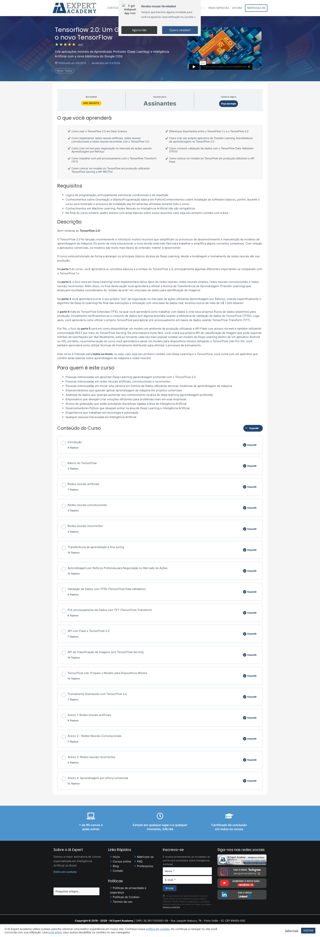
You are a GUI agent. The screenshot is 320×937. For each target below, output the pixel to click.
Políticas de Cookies (126, 897)
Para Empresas (218, 7)
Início (116, 857)
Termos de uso (122, 901)
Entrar (237, 7)
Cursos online (122, 861)
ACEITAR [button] (308, 930)
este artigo (55, 932)
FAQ (139, 861)
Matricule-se (256, 7)
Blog (116, 866)
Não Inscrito (91, 103)
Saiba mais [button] (291, 930)
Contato (118, 870)
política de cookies (158, 929)
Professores (145, 866)
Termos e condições (171, 907)
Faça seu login (228, 103)
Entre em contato (65, 872)
